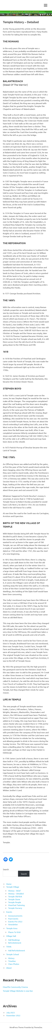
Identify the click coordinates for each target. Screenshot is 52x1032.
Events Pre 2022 (15, 921)
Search (6, 869)
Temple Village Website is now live (18, 991)
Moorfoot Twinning (16, 905)
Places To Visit (14, 932)
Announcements (15, 915)
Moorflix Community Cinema (15, 987)
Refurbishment (14, 942)
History (11, 958)
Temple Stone (14, 899)
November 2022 (13, 1015)
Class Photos (13, 964)
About (9, 968)
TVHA (8, 946)
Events (9, 912)
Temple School (12, 954)
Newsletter (13, 924)
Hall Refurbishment (16, 950)
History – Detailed (16, 893)
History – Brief (14, 890)
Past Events (13, 918)
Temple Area (11, 928)
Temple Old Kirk (15, 896)
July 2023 (10, 1012)
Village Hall (11, 936)
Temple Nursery (15, 908)
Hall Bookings (14, 940)
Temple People (14, 902)
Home (8, 884)
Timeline (12, 961)
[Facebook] (5, 859)
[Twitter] (11, 859)
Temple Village (12, 887)
